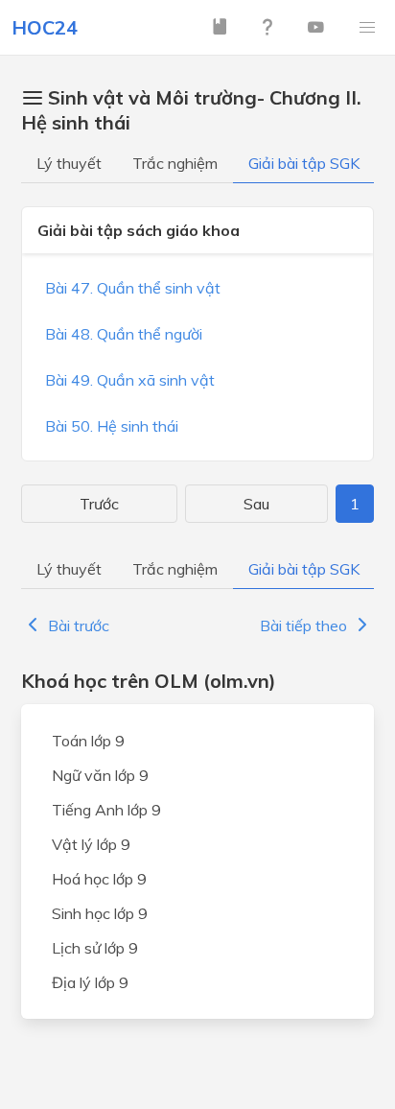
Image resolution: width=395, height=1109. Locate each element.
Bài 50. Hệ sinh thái (111, 426)
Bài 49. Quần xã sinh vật (130, 379)
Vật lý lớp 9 (91, 844)
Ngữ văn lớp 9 (100, 775)
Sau (256, 503)
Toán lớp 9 (88, 740)
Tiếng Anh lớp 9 (106, 809)
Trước (99, 503)
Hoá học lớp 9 (99, 878)
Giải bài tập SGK (304, 163)
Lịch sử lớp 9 (95, 947)
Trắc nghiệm (175, 163)
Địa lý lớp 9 (90, 982)
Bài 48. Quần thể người (123, 333)
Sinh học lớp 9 (100, 913)
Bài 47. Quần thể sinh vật (133, 287)
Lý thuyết (69, 163)
